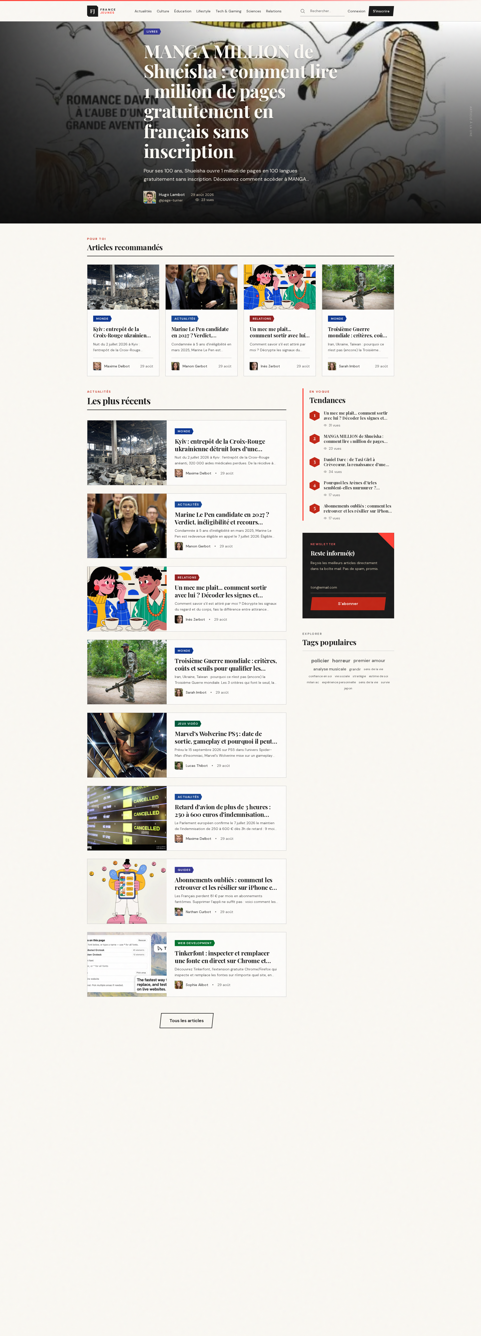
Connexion (356, 11)
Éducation (182, 11)
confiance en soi (320, 676)
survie (385, 682)
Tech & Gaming (228, 11)
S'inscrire (381, 11)
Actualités (143, 11)
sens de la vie (373, 669)
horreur (341, 660)
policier (320, 660)
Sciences (253, 11)
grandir (355, 669)
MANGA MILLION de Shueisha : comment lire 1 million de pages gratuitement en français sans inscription (354, 439)
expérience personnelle (339, 682)
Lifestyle (203, 11)
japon (348, 688)
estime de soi (378, 676)
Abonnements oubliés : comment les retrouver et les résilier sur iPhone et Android (357, 508)
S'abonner (348, 603)
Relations (274, 11)
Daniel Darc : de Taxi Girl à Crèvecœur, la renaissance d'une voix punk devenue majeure (355, 462)
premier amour (369, 661)
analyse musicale (329, 669)
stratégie (359, 676)
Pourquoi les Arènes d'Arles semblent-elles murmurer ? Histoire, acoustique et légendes (354, 485)
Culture (163, 11)
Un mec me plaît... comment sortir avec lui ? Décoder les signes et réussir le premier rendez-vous (356, 416)
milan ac (313, 682)
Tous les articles (186, 1021)
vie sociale (342, 676)
